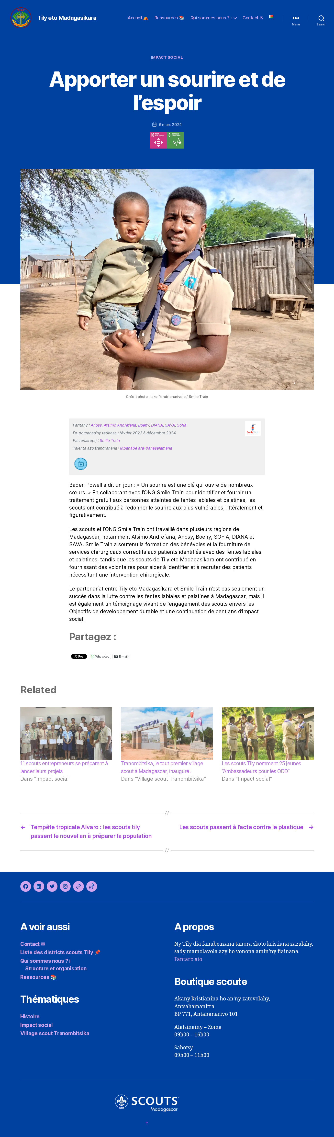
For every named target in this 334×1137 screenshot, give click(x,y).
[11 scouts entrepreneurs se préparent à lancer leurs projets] (66, 733)
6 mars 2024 (170, 124)
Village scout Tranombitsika (54, 1033)
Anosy (96, 425)
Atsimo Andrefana (120, 425)
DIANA (157, 425)
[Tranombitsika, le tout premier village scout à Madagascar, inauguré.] (167, 733)
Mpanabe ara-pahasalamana (146, 448)
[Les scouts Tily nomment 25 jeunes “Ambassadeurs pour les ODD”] (268, 733)
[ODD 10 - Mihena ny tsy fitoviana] (158, 140)
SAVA (170, 425)
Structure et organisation (55, 968)
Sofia (181, 425)
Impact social (167, 57)
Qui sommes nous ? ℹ (211, 17)
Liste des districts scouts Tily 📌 (60, 952)
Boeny (143, 425)
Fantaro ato (188, 959)
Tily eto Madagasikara (67, 18)
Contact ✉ (253, 17)
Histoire (30, 1016)
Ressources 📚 (169, 17)
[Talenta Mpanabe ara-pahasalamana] (81, 464)
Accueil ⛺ (138, 17)
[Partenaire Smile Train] (253, 428)
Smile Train (110, 440)
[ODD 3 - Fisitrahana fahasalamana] (175, 140)
